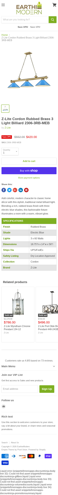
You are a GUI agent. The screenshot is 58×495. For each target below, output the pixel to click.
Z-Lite (8, 127)
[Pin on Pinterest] (26, 190)
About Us (15, 442)
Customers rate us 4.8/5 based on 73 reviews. (29, 360)
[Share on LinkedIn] (20, 190)
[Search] (53, 19)
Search (4, 442)
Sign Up (47, 388)
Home (4, 35)
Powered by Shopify (37, 450)
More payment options (29, 177)
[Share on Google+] (15, 190)
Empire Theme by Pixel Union (14, 450)
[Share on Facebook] (3, 190)
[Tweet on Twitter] (9, 190)
